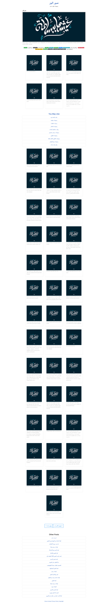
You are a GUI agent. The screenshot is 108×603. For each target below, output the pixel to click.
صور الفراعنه (51, 47)
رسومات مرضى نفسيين (54, 132)
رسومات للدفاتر (54, 126)
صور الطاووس (30, 47)
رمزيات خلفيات (54, 123)
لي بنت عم (54, 537)
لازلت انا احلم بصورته (54, 592)
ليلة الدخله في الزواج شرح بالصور (54, 541)
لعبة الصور (54, 580)
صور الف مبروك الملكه (39, 49)
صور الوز (54, 2)
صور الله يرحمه (50, 49)
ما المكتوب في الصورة (54, 562)
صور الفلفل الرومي (70, 49)
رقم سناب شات (54, 144)
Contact (49, 601)
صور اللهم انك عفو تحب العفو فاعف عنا (59, 49)
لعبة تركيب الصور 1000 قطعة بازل (54, 556)
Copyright (61, 601)
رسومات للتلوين (54, 135)
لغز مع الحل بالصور (54, 574)
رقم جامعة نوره (54, 117)
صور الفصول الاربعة (41, 47)
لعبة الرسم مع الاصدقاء (54, 550)
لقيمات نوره (54, 586)
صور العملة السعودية (66, 47)
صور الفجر (46, 47)
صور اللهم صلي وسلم (74, 47)
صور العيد (25, 47)
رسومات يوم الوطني (54, 141)
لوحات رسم (54, 571)
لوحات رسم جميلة (54, 583)
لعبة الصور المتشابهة (54, 568)
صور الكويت (35, 47)
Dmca (46, 601)
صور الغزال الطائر (81, 47)
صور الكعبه (45, 49)
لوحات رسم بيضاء (54, 547)
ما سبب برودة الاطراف (54, 544)
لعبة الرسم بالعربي (54, 589)
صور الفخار (60, 47)
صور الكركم (56, 47)
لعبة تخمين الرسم (54, 559)
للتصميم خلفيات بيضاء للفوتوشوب (54, 565)
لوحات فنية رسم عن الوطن (54, 577)
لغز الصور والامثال (54, 553)
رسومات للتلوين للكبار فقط (54, 138)
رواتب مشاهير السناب (54, 129)
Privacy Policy (55, 601)
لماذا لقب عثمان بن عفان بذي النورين (54, 595)
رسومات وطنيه (54, 120)
